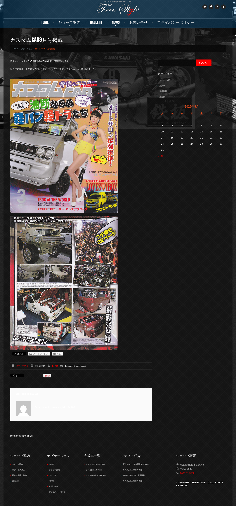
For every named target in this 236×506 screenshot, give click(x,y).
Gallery (96, 22)
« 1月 (160, 156)
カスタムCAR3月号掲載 (132, 481)
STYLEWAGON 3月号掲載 (134, 475)
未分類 (162, 97)
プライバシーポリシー (175, 22)
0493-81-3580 (187, 473)
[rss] (217, 6)
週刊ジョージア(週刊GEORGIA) (136, 464)
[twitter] (204, 6)
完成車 (162, 86)
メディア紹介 (26, 49)
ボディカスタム (18, 470)
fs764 (55, 366)
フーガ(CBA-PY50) (94, 470)
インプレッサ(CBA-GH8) (96, 475)
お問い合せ (138, 22)
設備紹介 (15, 481)
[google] (223, 6)
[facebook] (211, 6)
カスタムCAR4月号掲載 (132, 470)
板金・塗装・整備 (19, 475)
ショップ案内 (69, 22)
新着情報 (163, 91)
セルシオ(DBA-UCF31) (95, 464)
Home (45, 22)
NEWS (116, 22)
